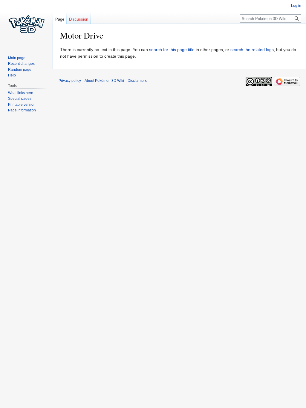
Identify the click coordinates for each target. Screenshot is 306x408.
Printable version (22, 104)
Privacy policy (70, 81)
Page (59, 19)
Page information (22, 110)
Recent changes (21, 64)
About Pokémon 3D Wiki (104, 81)
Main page (16, 58)
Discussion (78, 19)
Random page (19, 70)
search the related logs (252, 49)
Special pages (19, 98)
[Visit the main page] (26, 24)
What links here (20, 93)
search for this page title (172, 49)
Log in (296, 6)
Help (12, 75)
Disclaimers (137, 81)
